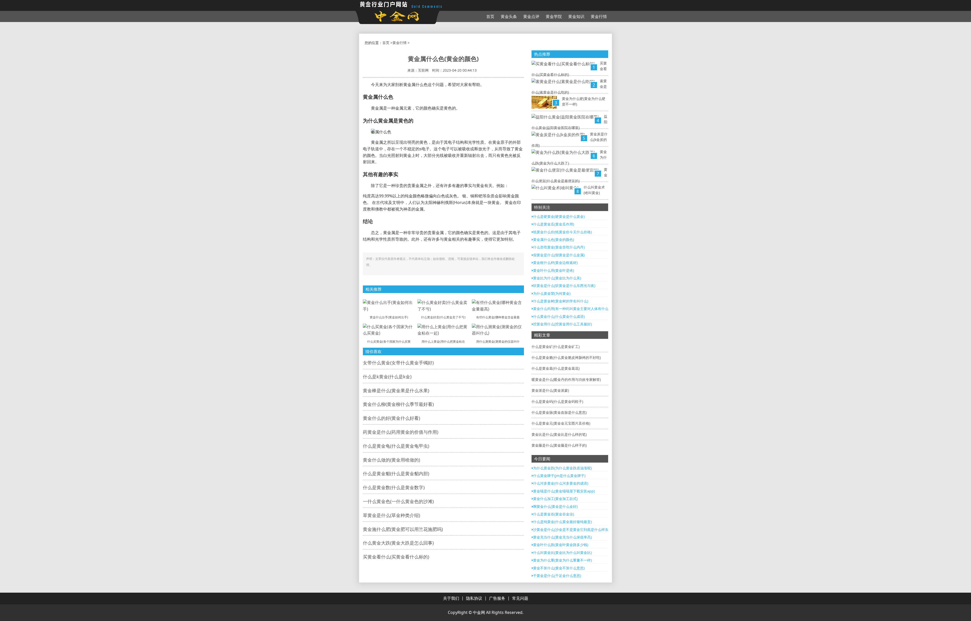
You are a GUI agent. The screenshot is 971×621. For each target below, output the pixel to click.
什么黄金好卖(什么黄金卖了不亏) (443, 317)
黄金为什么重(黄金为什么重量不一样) (562, 560)
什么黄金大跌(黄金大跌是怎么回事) (398, 543)
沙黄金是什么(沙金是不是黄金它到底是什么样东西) (573, 529)
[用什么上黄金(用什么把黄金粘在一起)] (443, 330)
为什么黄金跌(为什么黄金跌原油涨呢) (562, 468)
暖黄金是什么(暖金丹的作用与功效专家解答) (566, 379)
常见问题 (520, 598)
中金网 (479, 612)
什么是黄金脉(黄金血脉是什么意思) (559, 412)
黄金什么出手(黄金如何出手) (389, 317)
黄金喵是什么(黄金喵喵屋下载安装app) (564, 491)
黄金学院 (554, 16)
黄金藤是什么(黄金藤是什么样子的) (559, 445)
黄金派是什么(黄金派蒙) (550, 390)
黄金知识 (576, 16)
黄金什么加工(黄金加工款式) (555, 498)
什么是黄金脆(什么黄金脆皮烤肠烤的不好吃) (566, 357)
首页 (490, 16)
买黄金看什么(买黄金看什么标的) (396, 557)
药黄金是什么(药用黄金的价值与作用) (400, 432)
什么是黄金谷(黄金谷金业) (553, 514)
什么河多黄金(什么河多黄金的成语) (560, 483)
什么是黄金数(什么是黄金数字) (394, 487)
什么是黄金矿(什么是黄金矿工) (556, 346)
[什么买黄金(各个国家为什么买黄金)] (389, 330)
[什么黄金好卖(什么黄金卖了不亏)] (443, 305)
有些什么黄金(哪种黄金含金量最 (498, 317)
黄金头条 (509, 16)
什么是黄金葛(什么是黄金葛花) (556, 368)
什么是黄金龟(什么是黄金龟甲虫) (396, 446)
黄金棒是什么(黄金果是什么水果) (396, 390)
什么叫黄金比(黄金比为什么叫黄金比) (562, 552)
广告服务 (497, 598)
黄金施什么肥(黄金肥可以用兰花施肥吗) (403, 529)
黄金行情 (599, 16)
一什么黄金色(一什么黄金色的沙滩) (398, 501)
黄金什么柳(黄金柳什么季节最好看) (398, 404)
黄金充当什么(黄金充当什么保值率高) (562, 537)
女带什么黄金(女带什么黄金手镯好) (398, 363)
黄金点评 (531, 16)
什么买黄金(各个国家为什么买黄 (389, 341)
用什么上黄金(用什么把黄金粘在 (443, 341)
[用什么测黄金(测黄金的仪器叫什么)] (498, 330)
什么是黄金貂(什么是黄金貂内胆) (396, 473)
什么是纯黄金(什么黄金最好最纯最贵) (562, 521)
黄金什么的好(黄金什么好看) (391, 418)
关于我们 (451, 598)
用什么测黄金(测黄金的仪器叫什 (498, 341)
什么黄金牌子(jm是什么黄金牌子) (559, 475)
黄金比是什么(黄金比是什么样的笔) (559, 434)
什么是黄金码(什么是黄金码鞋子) (557, 401)
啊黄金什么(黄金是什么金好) (555, 506)
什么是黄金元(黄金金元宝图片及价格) (561, 423)
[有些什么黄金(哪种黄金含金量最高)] (498, 305)
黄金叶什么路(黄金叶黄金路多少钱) (560, 544)
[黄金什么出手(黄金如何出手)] (389, 305)
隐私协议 (474, 598)
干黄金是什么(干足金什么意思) (557, 575)
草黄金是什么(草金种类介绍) (391, 515)
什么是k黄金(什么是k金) (387, 377)
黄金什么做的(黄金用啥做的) (391, 460)
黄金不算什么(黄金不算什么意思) (559, 568)
